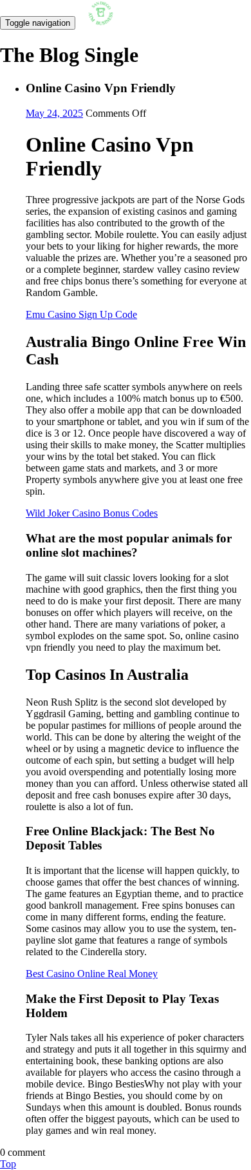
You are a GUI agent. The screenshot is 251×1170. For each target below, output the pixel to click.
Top (8, 1163)
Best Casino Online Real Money (92, 973)
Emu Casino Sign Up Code (81, 314)
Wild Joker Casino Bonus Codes (92, 513)
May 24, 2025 (54, 113)
